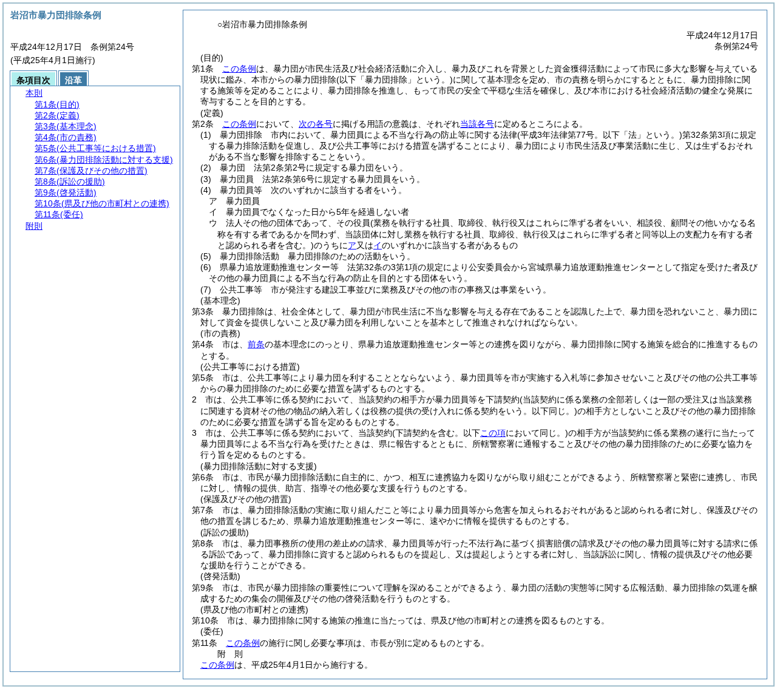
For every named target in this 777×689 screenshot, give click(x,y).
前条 (256, 344)
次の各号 (316, 124)
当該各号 (477, 124)
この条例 (239, 68)
